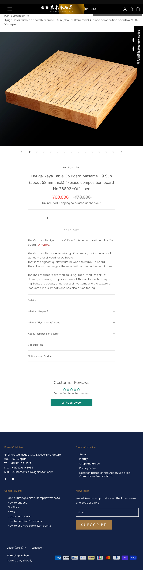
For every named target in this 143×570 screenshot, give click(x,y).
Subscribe (94, 525)
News (11, 512)
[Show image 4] (50, 152)
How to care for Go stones (25, 521)
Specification (35, 344)
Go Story (13, 507)
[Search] (131, 9)
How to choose (17, 502)
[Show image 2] (36, 152)
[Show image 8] (78, 152)
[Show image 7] (71, 152)
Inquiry (83, 459)
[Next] (121, 152)
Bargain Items (20, 15)
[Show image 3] (43, 152)
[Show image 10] (92, 152)
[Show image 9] (85, 152)
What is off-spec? (38, 311)
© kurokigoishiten (18, 555)
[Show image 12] (106, 152)
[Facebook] (5, 479)
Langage (37, 547)
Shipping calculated (71, 203)
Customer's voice (19, 516)
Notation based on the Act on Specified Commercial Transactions (104, 474)
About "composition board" (43, 333)
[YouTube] (13, 479)
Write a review (71, 403)
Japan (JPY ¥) (15, 547)
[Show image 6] (64, 152)
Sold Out (71, 230)
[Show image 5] (57, 152)
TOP (6, 15)
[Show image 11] (99, 152)
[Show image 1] (30, 152)
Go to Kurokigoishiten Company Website (34, 498)
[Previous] (21, 152)
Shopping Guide (89, 463)
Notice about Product (40, 356)
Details (32, 300)
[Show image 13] (113, 152)
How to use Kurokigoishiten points (29, 525)
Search (83, 454)
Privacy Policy (87, 468)
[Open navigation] (9, 8)
